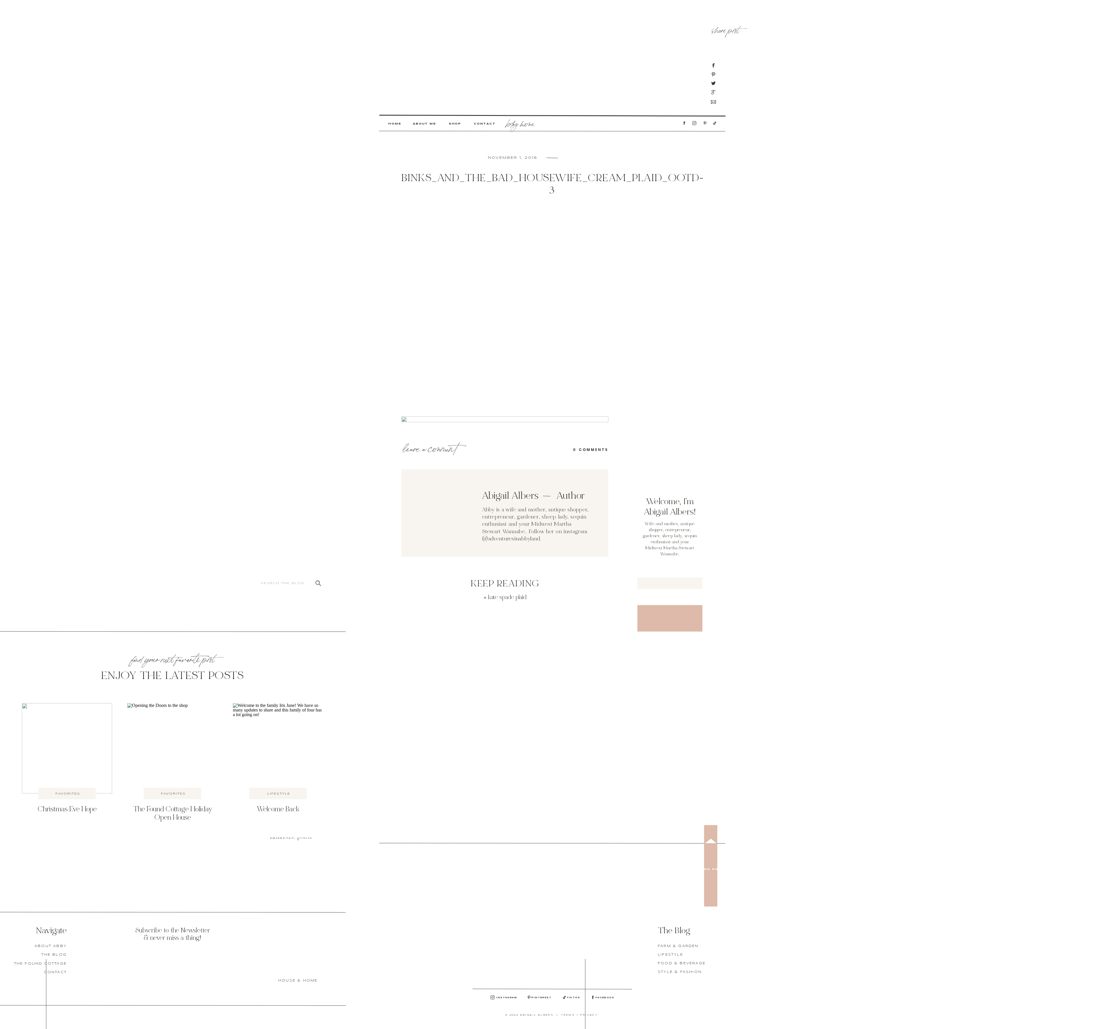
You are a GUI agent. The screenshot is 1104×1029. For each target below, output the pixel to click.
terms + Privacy (579, 1015)
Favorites (67, 793)
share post (725, 29)
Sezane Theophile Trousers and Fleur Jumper (290, 802)
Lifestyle (278, 793)
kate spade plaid (507, 598)
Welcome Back (278, 809)
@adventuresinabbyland (511, 539)
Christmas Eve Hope (67, 809)
